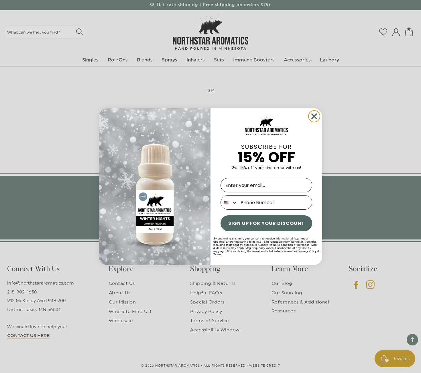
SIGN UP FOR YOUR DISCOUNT (266, 223)
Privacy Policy (307, 251)
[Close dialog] (314, 116)
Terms (217, 254)
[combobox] (229, 202)
